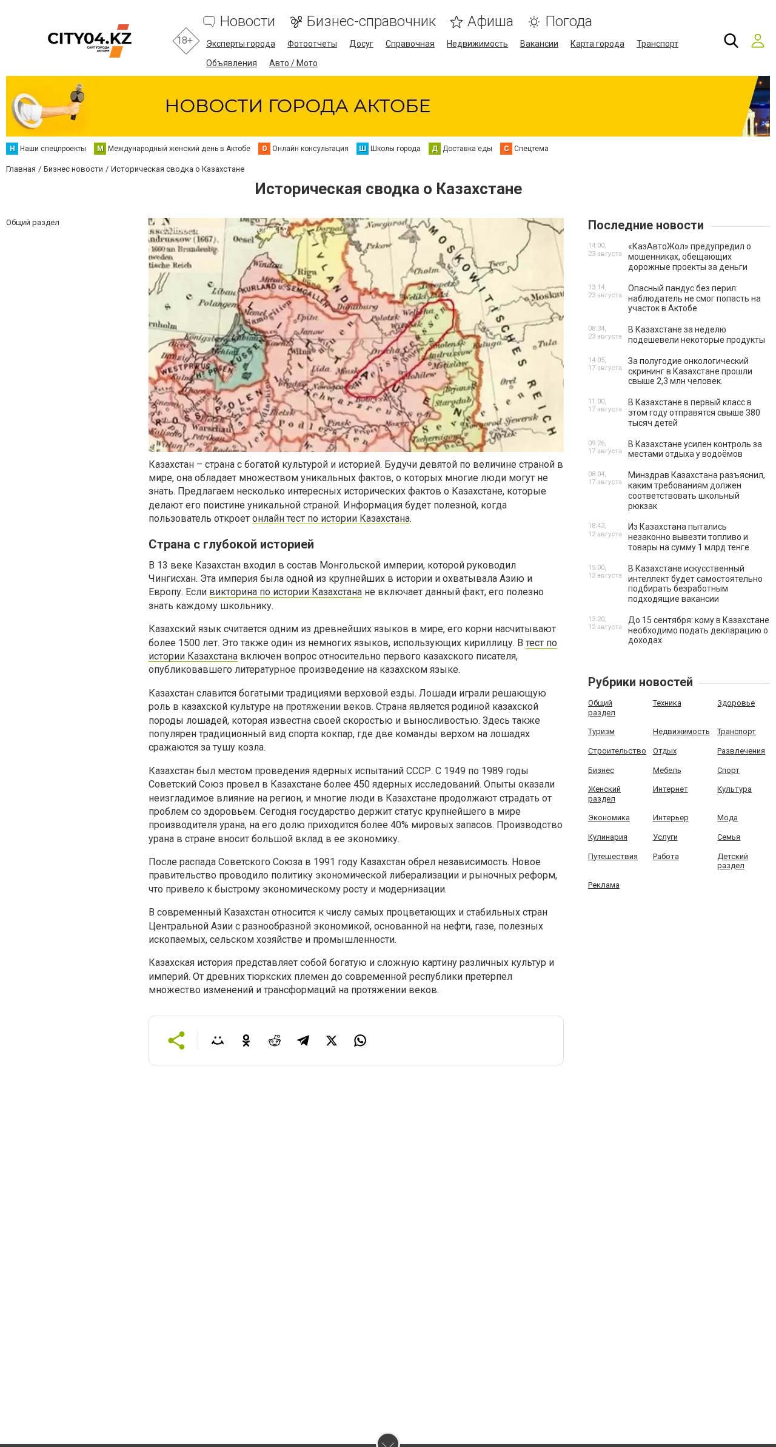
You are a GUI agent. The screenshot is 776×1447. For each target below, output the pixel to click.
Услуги (665, 837)
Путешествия (613, 856)
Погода (568, 21)
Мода (727, 817)
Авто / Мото (293, 63)
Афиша (490, 21)
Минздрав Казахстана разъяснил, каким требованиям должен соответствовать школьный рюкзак (696, 490)
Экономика (609, 817)
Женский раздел (604, 793)
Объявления (231, 63)
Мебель (667, 770)
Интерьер (671, 817)
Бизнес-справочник (371, 21)
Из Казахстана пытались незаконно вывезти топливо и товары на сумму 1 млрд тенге (688, 537)
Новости (247, 21)
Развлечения (741, 750)
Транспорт (657, 44)
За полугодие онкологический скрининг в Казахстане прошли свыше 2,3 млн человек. (690, 371)
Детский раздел (732, 861)
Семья (728, 837)
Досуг (361, 44)
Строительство (617, 750)
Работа (666, 856)
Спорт (728, 770)
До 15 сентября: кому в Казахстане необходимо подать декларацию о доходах (698, 630)
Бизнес (601, 770)
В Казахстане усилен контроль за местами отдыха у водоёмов (695, 449)
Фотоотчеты (312, 44)
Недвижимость (477, 44)
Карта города (597, 44)
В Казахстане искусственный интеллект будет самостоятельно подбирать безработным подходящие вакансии (695, 584)
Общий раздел (601, 707)
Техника (667, 702)
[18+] (89, 41)
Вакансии (539, 44)
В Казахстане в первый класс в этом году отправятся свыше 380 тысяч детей (694, 412)
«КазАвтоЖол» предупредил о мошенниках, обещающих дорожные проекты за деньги (689, 256)
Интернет (670, 789)
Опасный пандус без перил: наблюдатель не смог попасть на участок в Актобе (694, 298)
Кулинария (607, 837)
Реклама (604, 884)
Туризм (601, 731)
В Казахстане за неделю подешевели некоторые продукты (696, 335)
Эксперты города (240, 44)
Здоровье (736, 702)
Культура (734, 789)
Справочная (410, 44)
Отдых (665, 750)
